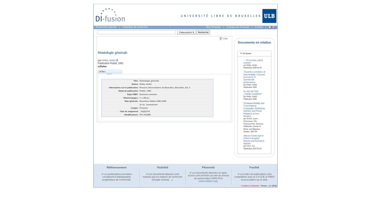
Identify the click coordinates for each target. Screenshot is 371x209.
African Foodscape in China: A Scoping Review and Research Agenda (253, 139)
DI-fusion (247, 53)
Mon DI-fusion (213, 27)
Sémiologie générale (112, 52)
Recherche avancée (106, 27)
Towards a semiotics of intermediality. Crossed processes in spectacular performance (254, 77)
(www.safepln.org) (208, 181)
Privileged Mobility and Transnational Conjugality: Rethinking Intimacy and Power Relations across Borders (254, 109)
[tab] (254, 53)
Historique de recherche (135, 27)
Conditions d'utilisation (250, 186)
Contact (259, 27)
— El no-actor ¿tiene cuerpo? (253, 61)
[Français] (269, 27)
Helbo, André (109, 60)
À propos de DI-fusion (237, 27)
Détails (102, 72)
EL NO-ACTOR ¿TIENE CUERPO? (252, 92)
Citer (225, 38)
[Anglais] (274, 27)
